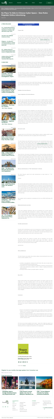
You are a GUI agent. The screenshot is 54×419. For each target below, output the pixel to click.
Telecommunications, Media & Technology (23, 8)
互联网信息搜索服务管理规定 (42, 143)
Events (14, 408)
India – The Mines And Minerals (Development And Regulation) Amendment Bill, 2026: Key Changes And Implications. (8, 172)
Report (24, 365)
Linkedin (3, 406)
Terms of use (4, 417)
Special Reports (23, 411)
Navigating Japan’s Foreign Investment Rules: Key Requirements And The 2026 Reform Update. (9, 393)
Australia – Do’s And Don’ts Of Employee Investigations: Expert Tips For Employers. (7, 76)
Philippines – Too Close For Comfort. (8, 105)
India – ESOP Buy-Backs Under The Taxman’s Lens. (8, 185)
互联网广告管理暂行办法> (45, 39)
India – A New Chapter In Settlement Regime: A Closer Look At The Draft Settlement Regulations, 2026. (8, 155)
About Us (14, 403)
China (32, 8)
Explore (14, 405)
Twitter (5, 406)
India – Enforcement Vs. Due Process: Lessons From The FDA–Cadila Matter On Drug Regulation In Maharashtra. (8, 140)
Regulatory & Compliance (9, 8)
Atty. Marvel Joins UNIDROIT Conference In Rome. (7, 36)
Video (13, 406)
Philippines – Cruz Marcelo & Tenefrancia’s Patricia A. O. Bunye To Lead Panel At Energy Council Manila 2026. (8, 43)
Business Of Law (23, 409)
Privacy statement (10, 417)
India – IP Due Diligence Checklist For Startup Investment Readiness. (43, 393)
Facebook (7, 406)
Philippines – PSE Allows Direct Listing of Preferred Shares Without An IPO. (8, 201)
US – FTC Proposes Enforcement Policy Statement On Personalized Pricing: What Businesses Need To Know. (8, 219)
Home (2, 8)
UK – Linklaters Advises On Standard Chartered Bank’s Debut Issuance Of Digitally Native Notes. (8, 50)
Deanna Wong (20, 358)
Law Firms (22, 408)
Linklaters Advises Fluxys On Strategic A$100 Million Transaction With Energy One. (8, 57)
